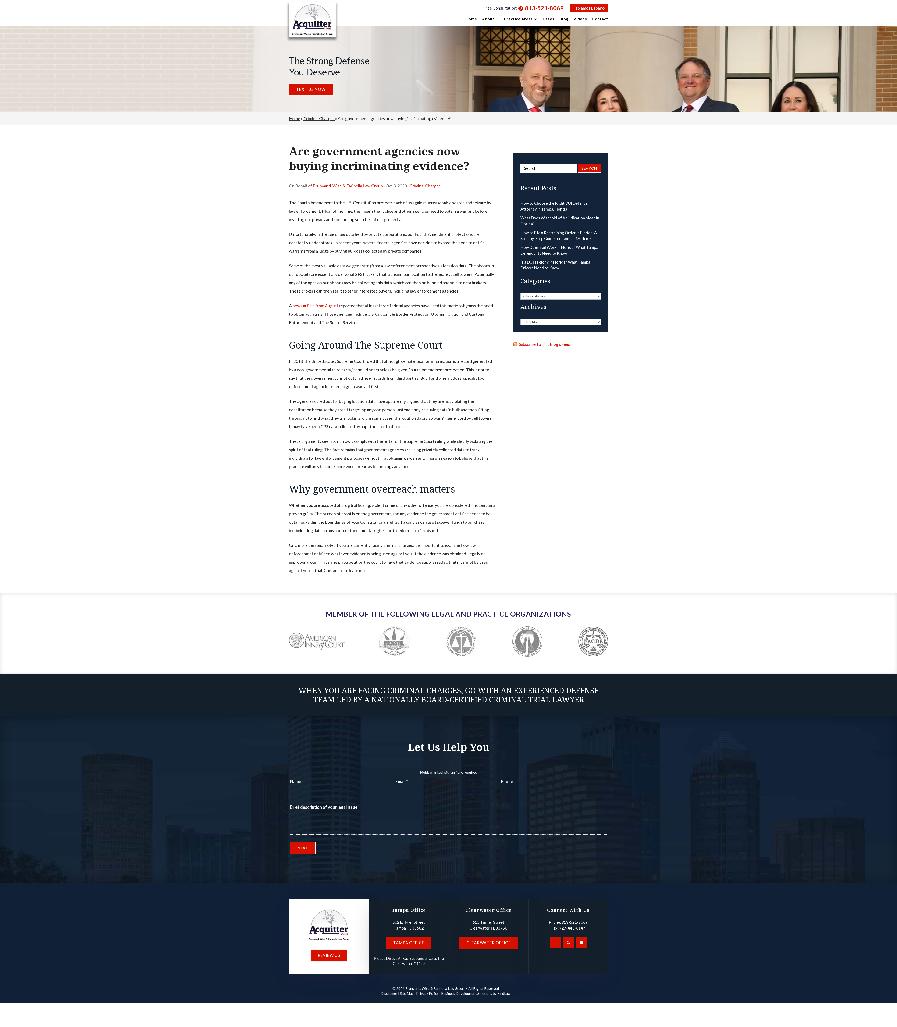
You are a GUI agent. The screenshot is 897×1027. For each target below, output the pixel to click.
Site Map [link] (407, 993)
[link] (312, 19)
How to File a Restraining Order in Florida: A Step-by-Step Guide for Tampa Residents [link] (558, 235)
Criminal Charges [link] (425, 185)
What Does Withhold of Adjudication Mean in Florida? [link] (559, 220)
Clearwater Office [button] (488, 942)
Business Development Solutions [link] (466, 993)
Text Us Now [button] (311, 89)
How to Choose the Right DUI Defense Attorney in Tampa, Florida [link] (553, 206)
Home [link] (471, 19)
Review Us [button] (329, 955)
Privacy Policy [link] (427, 993)
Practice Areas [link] (518, 19)
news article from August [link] (315, 305)
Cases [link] (548, 19)
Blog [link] (563, 19)
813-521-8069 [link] (544, 7)
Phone (507, 781)
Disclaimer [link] (389, 993)
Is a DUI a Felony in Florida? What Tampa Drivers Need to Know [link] (555, 265)
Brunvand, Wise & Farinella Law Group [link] (348, 185)
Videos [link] (580, 19)
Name (295, 781)
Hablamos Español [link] (588, 8)
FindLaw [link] (503, 993)
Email (401, 781)
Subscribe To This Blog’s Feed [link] (544, 344)
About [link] (488, 19)
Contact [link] (600, 19)
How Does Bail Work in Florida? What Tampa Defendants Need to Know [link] (559, 250)
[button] (555, 942)
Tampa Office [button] (408, 942)
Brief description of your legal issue (323, 807)
